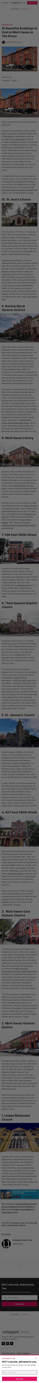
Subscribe (19, 1379)
